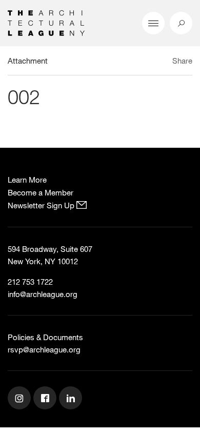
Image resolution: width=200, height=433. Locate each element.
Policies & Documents (45, 337)
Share (182, 60)
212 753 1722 (30, 281)
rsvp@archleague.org (44, 349)
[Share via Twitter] (152, 62)
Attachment (28, 60)
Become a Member (40, 192)
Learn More (27, 179)
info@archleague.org (42, 294)
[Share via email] (136, 62)
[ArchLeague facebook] (46, 399)
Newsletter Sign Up (42, 205)
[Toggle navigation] (153, 23)
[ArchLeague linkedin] (72, 399)
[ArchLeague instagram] (20, 399)
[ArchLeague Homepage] (46, 22)
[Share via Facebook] (163, 62)
